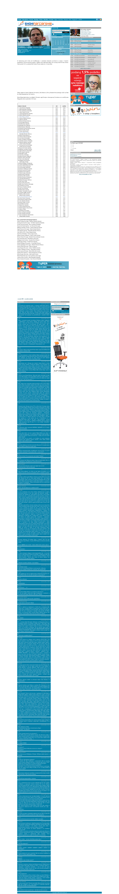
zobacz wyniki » (97, 149)
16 (68, 41)
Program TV (74, 19)
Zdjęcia (55, 19)
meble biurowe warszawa (76, 154)
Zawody (31, 19)
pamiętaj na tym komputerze (59, 34)
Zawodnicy (60, 19)
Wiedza (41, 19)
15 (65, 41)
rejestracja (54, 35)
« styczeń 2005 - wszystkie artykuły (25, 299)
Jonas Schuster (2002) (86, 33)
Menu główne (25, 19)
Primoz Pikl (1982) (85, 30)
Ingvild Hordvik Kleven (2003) (88, 34)
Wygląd (19, 19)
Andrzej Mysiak (24, 49)
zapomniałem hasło (66, 35)
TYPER (80, 19)
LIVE (70, 19)
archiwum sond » (97, 151)
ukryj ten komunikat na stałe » (85, 174)
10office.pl (64, 892)
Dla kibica (46, 19)
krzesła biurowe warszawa (76, 156)
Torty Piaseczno (74, 155)
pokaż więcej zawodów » (85, 68)
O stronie (51, 19)
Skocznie (66, 19)
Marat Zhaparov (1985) (86, 32)
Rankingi (36, 19)
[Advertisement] (59, 9)
